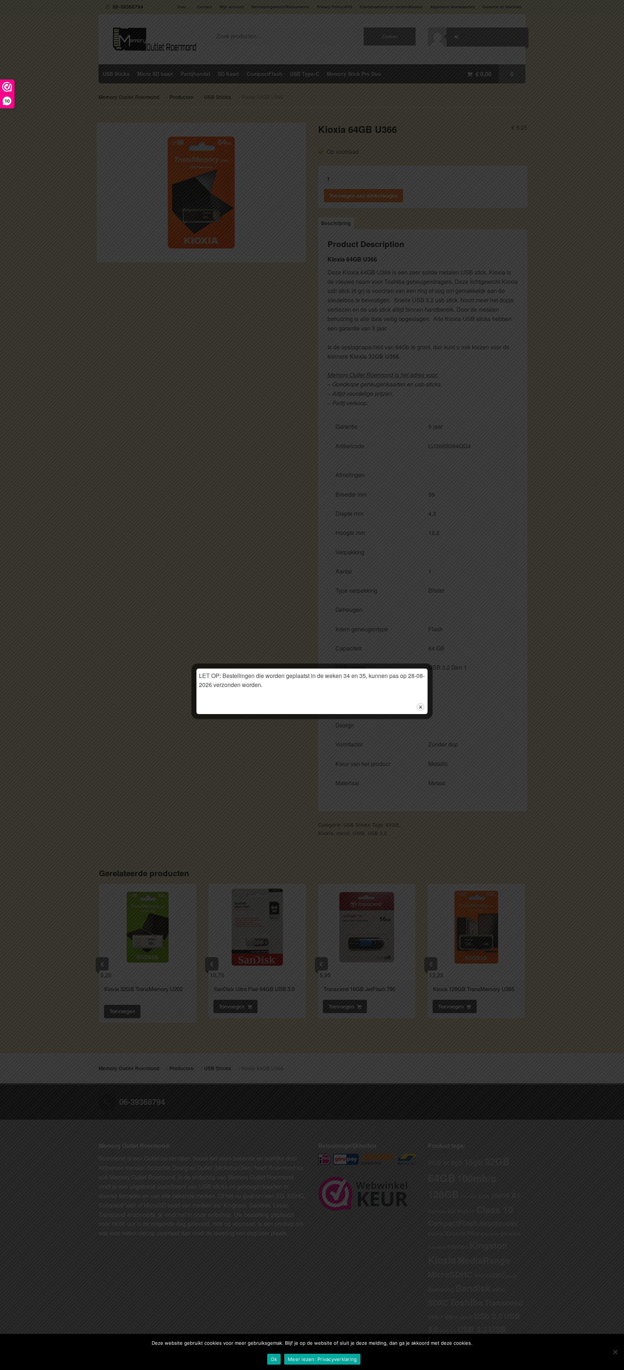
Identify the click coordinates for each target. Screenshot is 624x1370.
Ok (274, 1359)
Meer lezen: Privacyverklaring (322, 1359)
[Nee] (615, 1352)
